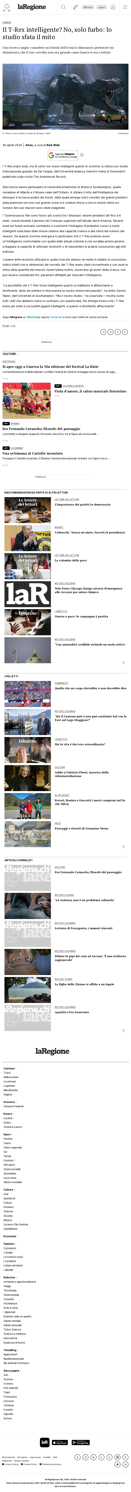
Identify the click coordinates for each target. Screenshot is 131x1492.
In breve (8, 1383)
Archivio (8, 1379)
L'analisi (8, 1252)
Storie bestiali (11, 1294)
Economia (10, 1236)
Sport (7, 1134)
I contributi (10, 1261)
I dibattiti (8, 1270)
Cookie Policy (30, 1464)
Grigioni (8, 1094)
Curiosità (9, 1299)
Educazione (10, 1338)
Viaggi (7, 1286)
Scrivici (8, 1418)
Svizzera (9, 1102)
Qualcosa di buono (14, 1342)
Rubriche (10, 1277)
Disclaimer (22, 1457)
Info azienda (11, 1387)
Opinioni (9, 1243)
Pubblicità (7, 1461)
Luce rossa (10, 1177)
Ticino (7, 1072)
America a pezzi (13, 1126)
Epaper (101, 7)
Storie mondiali (12, 1169)
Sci (5, 1151)
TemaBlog (10, 1350)
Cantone (9, 1068)
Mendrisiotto (11, 1090)
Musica (8, 1220)
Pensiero (9, 1207)
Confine (8, 1118)
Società (8, 1215)
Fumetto (8, 1409)
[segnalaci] (76, 7)
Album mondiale (13, 1182)
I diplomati (9, 1312)
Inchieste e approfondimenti (20, 1281)
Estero (8, 1113)
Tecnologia (10, 1290)
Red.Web (53, 145)
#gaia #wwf (10, 1354)
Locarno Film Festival (16, 1224)
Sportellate (10, 1173)
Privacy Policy (11, 1464)
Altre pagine (12, 1370)
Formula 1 (9, 1160)
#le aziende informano (16, 1363)
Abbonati (87, 7)
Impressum (35, 1457)
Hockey (8, 1138)
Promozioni (10, 1396)
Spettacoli (9, 1198)
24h (6, 1375)
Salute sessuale (13, 1325)
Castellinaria (10, 1228)
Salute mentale (12, 1320)
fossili (6, 325)
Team (7, 1392)
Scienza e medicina (15, 1333)
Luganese (9, 1085)
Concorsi (9, 1401)
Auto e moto (11, 1307)
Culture (9, 1189)
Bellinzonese (11, 1077)
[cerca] (63, 7)
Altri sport (9, 1164)
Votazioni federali (13, 1106)
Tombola (9, 1405)
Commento (10, 1248)
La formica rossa (13, 1256)
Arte (6, 1194)
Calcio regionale (13, 1147)
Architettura (10, 1303)
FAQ (55, 1457)
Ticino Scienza (12, 1329)
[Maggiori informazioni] (82, 155)
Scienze (8, 1211)
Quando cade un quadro (17, 1316)
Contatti (47, 1457)
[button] (78, 1457)
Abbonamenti (8, 1457)
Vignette (8, 1414)
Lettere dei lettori (13, 1265)
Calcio (7, 1143)
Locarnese (10, 1081)
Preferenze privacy (51, 1464)
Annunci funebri (21, 1461)
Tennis (7, 1156)
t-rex (12, 325)
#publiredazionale (14, 1358)
